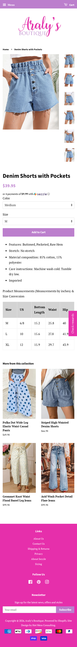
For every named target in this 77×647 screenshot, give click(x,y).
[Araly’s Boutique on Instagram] (47, 582)
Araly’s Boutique (34, 620)
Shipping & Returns (38, 548)
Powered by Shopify (55, 620)
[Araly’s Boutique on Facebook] (30, 582)
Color (6, 198)
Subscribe (65, 610)
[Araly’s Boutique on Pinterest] (39, 582)
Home (6, 49)
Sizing (38, 564)
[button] (38, 194)
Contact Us (39, 543)
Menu (11, 4)
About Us (38, 538)
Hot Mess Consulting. (44, 625)
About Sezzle (38, 559)
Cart (71, 5)
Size (5, 214)
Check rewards (73, 324)
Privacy (39, 553)
